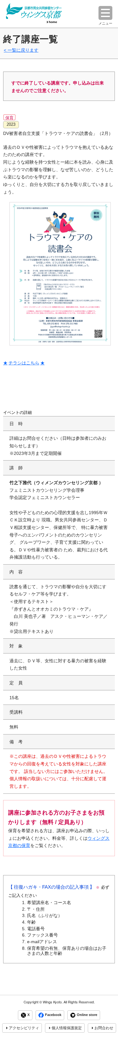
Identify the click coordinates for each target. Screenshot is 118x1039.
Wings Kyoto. (53, 1002)
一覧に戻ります (23, 50)
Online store (87, 1015)
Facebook (53, 1015)
